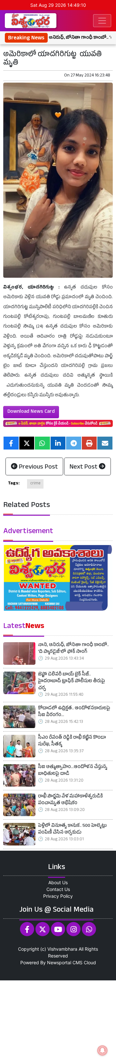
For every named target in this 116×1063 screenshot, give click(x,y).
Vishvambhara (62, 949)
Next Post (84, 467)
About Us (58, 882)
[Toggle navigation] (102, 20)
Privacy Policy (58, 896)
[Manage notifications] (102, 1050)
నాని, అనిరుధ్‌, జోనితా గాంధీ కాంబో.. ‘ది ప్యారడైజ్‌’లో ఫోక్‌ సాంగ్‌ (73, 649)
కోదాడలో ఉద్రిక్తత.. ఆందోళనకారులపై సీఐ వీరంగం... (74, 712)
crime (35, 484)
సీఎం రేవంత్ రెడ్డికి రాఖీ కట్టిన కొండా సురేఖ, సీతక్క (72, 742)
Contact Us (58, 889)
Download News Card (31, 412)
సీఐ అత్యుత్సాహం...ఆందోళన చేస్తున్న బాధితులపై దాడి (72, 771)
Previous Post (37, 467)
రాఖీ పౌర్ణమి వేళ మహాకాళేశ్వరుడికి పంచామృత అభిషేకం (70, 800)
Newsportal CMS (64, 962)
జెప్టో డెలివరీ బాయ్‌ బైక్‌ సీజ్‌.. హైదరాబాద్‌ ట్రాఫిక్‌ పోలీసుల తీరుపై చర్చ (71, 682)
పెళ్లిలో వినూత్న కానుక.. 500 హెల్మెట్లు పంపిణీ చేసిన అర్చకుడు (72, 830)
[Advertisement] (58, 1020)
